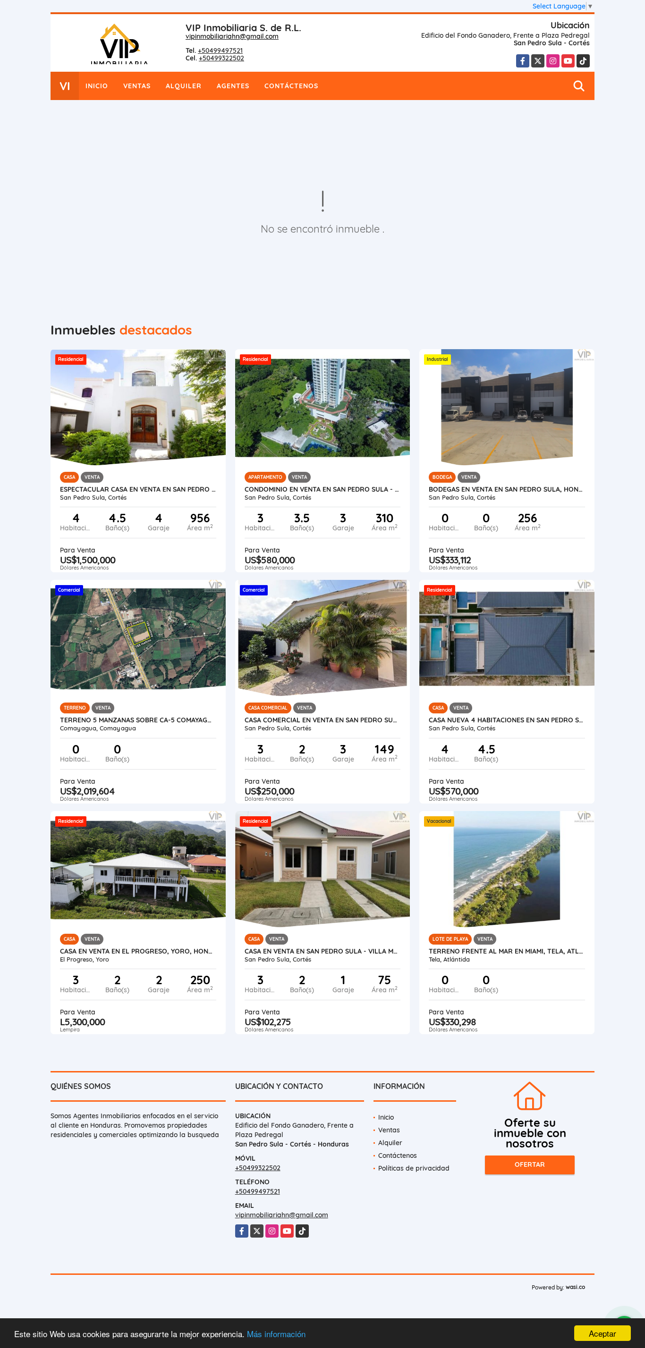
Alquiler (184, 86)
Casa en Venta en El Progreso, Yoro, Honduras (138, 951)
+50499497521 (220, 50)
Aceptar (602, 1333)
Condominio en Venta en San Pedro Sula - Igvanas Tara (323, 489)
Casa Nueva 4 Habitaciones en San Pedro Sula (507, 720)
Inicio (96, 86)
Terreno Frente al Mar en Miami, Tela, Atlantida (507, 951)
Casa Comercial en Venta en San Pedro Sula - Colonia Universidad (323, 720)
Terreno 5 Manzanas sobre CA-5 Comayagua (138, 720)
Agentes (233, 86)
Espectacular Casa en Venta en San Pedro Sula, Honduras (138, 489)
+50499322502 (221, 58)
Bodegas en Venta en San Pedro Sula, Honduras (507, 489)
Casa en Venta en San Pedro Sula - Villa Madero (323, 951)
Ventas (137, 86)
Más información (276, 1334)
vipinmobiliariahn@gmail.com (232, 36)
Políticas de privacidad (414, 1168)
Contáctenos (291, 86)
